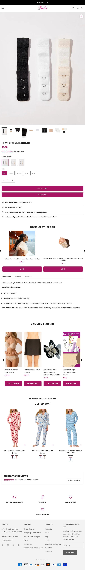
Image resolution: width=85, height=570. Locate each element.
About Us (48, 529)
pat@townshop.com (10, 536)
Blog (46, 536)
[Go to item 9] (57, 130)
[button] (7, 151)
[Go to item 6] (38, 129)
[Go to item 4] (24, 132)
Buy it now (42, 195)
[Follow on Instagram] (13, 545)
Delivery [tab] (18, 277)
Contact (48, 540)
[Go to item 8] (51, 130)
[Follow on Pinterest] (19, 545)
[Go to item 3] (18, 129)
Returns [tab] (28, 277)
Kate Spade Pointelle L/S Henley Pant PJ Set (70, 451)
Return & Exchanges (32, 536)
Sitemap (48, 551)
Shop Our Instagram (53, 544)
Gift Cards (28, 544)
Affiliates (48, 548)
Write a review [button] (74, 480)
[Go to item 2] (11, 130)
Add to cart (42, 188)
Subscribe (70, 552)
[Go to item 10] (64, 130)
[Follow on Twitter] (8, 545)
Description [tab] (6, 277)
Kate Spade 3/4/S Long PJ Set (42, 450)
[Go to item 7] (44, 130)
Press (47, 533)
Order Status (29, 529)
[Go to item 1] (4, 131)
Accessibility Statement (33, 548)
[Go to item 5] (31, 130)
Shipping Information (32, 533)
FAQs (26, 540)
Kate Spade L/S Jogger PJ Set (14, 450)
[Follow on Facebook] (3, 545)
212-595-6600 (7, 540)
